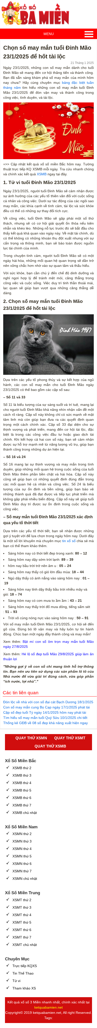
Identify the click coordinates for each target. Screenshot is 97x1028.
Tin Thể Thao (23, 973)
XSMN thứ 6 (22, 864)
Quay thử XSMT (69, 738)
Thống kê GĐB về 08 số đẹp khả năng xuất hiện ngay (45, 723)
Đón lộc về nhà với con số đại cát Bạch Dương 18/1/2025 (48, 702)
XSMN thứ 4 (22, 849)
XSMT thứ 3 (21, 907)
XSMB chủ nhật (24, 813)
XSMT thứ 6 (21, 930)
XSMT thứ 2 (21, 900)
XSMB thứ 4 (21, 783)
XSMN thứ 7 (22, 871)
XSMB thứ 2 (21, 768)
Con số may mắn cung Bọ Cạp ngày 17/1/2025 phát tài (46, 707)
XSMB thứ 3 (21, 775)
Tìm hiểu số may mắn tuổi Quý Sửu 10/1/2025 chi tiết (45, 718)
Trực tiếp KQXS (24, 966)
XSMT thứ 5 (21, 922)
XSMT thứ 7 (21, 937)
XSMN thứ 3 (22, 841)
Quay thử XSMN (31, 738)
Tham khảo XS (24, 988)
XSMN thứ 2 (22, 834)
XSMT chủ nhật (24, 945)
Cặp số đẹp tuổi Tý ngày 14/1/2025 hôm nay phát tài (44, 712)
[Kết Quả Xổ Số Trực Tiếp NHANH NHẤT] (37, 13)
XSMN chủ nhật (24, 879)
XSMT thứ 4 (21, 915)
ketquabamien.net (48, 1007)
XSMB (42, 174)
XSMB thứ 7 (21, 805)
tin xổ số (68, 541)
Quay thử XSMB (50, 746)
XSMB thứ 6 (21, 798)
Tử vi (16, 981)
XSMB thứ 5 (21, 790)
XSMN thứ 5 (22, 856)
